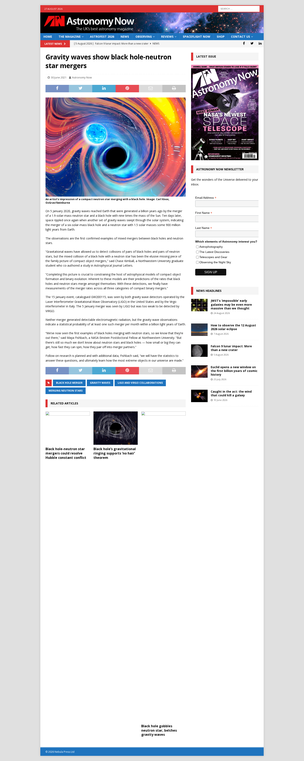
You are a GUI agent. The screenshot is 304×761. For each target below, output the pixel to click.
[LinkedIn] (260, 43)
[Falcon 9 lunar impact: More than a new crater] (199, 350)
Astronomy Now (82, 77)
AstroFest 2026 (102, 36)
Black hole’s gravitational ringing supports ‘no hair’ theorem (114, 453)
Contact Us (240, 36)
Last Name (203, 228)
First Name (203, 213)
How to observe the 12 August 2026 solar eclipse (233, 327)
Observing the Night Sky (215, 262)
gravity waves (100, 383)
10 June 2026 (220, 400)
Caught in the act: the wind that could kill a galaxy (231, 393)
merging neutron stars (66, 390)
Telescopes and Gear (213, 257)
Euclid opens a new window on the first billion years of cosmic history (234, 370)
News (125, 36)
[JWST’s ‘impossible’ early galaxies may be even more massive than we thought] (199, 305)
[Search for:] (239, 8)
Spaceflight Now (196, 36)
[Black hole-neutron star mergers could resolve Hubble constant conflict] (67, 428)
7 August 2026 (221, 333)
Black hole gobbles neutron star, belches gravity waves (159, 730)
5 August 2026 (221, 354)
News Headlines (208, 291)
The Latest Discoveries (214, 252)
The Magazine (70, 36)
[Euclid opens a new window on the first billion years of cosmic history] (199, 371)
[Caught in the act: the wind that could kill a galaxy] (199, 396)
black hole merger (69, 383)
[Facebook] (244, 43)
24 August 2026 (222, 313)
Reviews (167, 36)
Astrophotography (211, 246)
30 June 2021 (58, 77)
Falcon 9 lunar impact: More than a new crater (231, 348)
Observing (143, 36)
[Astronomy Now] (152, 31)
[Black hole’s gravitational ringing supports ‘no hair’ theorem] (115, 428)
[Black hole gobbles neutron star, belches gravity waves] (163, 566)
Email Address (205, 198)
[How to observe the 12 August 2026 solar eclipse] (199, 329)
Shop (221, 36)
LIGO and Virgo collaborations (140, 383)
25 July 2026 (220, 379)
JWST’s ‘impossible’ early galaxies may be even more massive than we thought (231, 304)
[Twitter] (252, 43)
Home (47, 36)
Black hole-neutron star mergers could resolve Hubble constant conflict (65, 453)
